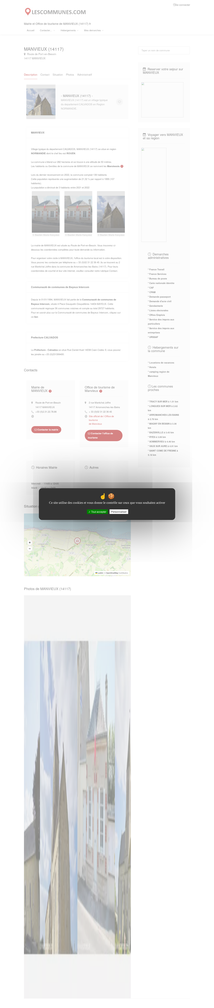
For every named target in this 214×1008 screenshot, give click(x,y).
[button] (29, 542)
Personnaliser (119, 511)
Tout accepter (98, 511)
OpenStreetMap (112, 573)
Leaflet (100, 573)
